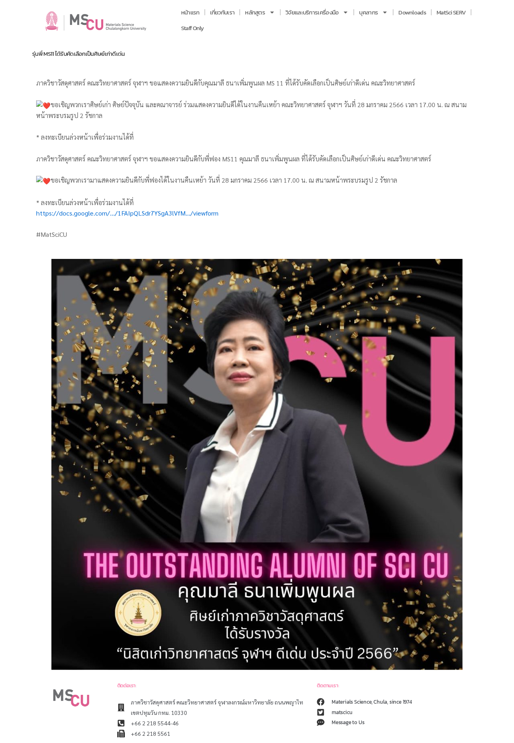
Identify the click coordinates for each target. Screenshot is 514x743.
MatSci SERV (451, 12)
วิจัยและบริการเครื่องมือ (312, 12)
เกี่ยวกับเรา (222, 12)
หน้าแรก (190, 12)
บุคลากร (368, 12)
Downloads (412, 12)
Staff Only (192, 28)
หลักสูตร (255, 12)
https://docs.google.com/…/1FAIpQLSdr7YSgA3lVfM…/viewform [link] (127, 213)
